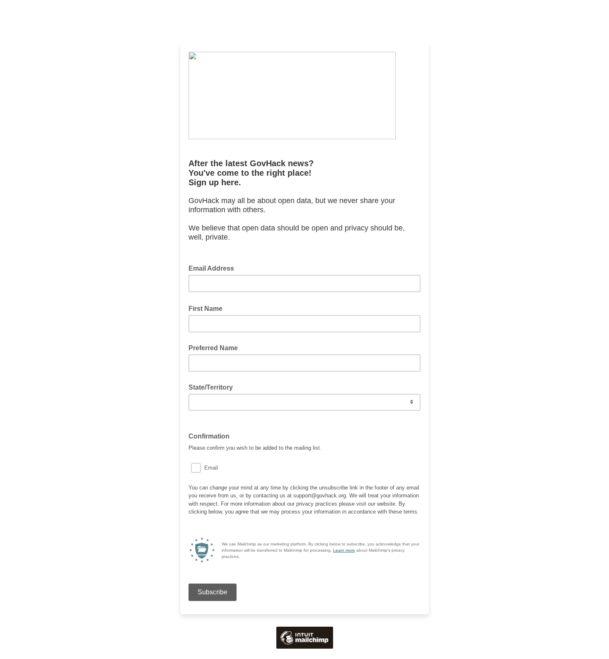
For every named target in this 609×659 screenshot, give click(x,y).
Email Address (213, 267)
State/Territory (210, 387)
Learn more (344, 550)
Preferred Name (213, 347)
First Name (207, 308)
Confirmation (211, 435)
